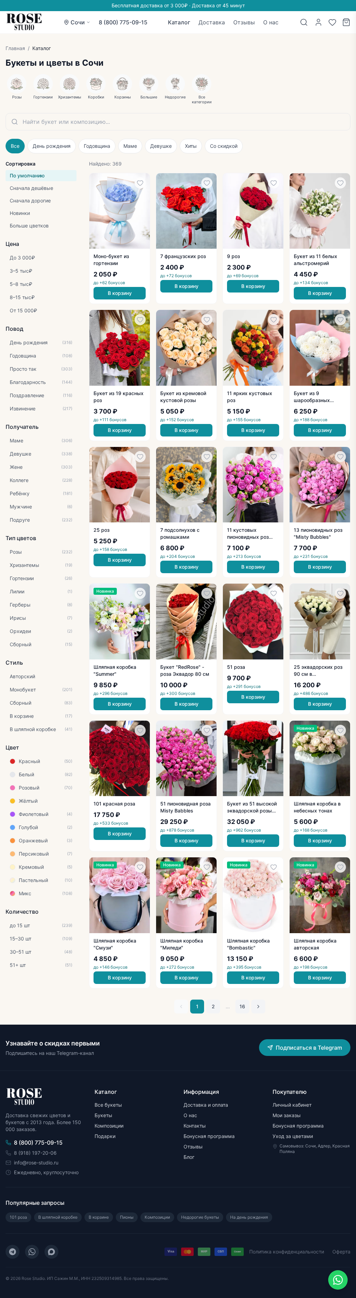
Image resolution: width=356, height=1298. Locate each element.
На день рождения (249, 1217)
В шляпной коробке (58, 1217)
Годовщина (97, 146)
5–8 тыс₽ (21, 284)
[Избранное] (332, 22)
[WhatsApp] (32, 1252)
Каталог (179, 22)
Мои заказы (287, 1115)
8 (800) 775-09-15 (123, 22)
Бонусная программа (209, 1136)
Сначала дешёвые (31, 188)
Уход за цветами (293, 1136)
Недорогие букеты (200, 1217)
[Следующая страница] (258, 1006)
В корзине (99, 1217)
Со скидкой (223, 146)
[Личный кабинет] (318, 22)
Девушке (161, 146)
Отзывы (244, 22)
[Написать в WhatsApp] (338, 1280)
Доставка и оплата (206, 1105)
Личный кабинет (292, 1105)
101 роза (18, 1217)
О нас (270, 22)
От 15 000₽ (23, 310)
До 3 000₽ (22, 258)
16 (242, 1006)
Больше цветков (29, 226)
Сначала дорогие (30, 200)
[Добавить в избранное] (140, 183)
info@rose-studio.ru (36, 1162)
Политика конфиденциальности (286, 1252)
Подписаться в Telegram (309, 1047)
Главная (15, 48)
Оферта (341, 1252)
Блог (189, 1157)
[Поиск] (304, 22)
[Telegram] (12, 1252)
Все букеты (108, 1105)
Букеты (103, 1115)
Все (15, 146)
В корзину (120, 293)
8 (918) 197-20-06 (35, 1153)
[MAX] (51, 1252)
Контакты (195, 1126)
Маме (130, 146)
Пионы (127, 1217)
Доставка (212, 22)
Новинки (20, 213)
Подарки (105, 1136)
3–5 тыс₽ (21, 271)
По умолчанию (27, 175)
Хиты (191, 146)
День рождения (52, 146)
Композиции (109, 1126)
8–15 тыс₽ (22, 297)
